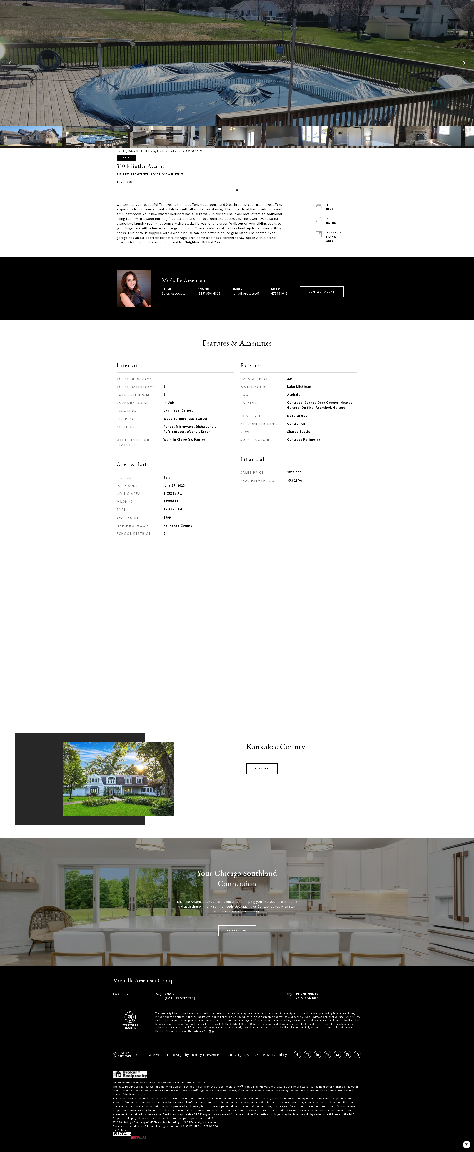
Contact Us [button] (237, 930)
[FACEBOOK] (297, 1054)
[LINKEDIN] (317, 1054)
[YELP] (327, 1054)
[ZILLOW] (357, 1054)
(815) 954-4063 (209, 293)
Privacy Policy (275, 1054)
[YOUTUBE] (337, 1054)
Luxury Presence (204, 1054)
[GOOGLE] (347, 1054)
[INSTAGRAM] (307, 1054)
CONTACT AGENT (321, 291)
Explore (262, 768)
